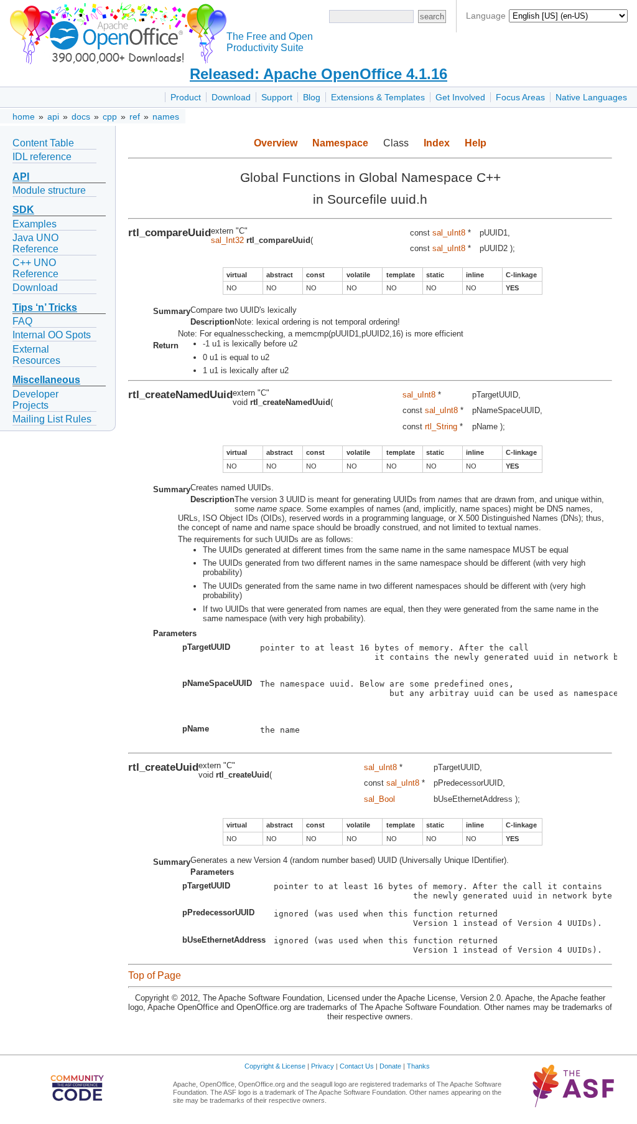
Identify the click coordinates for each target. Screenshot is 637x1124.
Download (231, 97)
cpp (110, 116)
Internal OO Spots (51, 335)
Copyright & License (274, 1066)
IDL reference (42, 156)
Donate (390, 1066)
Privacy (322, 1066)
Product (185, 97)
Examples (34, 224)
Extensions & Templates (378, 97)
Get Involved (460, 97)
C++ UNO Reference (35, 268)
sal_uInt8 (448, 232)
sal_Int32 (227, 240)
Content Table (43, 143)
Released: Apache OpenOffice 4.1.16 (318, 73)
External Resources (36, 355)
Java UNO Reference (35, 243)
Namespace (340, 143)
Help (475, 143)
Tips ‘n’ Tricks (44, 307)
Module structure (49, 190)
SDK (23, 209)
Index (437, 143)
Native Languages (591, 97)
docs (81, 116)
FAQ (22, 321)
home (23, 116)
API (20, 176)
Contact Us (357, 1066)
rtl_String (441, 426)
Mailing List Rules (51, 419)
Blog (311, 97)
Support (276, 97)
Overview (275, 143)
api (53, 116)
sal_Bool (379, 799)
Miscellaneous (46, 379)
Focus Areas (520, 97)
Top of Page (154, 975)
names (165, 116)
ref (134, 116)
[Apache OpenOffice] (115, 31)
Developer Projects (35, 400)
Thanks (418, 1066)
